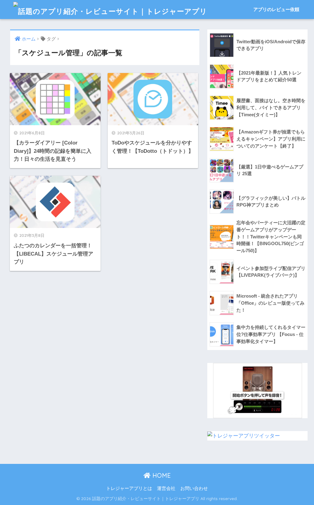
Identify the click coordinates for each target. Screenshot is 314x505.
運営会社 (166, 488)
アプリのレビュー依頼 (276, 9)
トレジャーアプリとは (129, 488)
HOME (161, 475)
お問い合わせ (194, 488)
